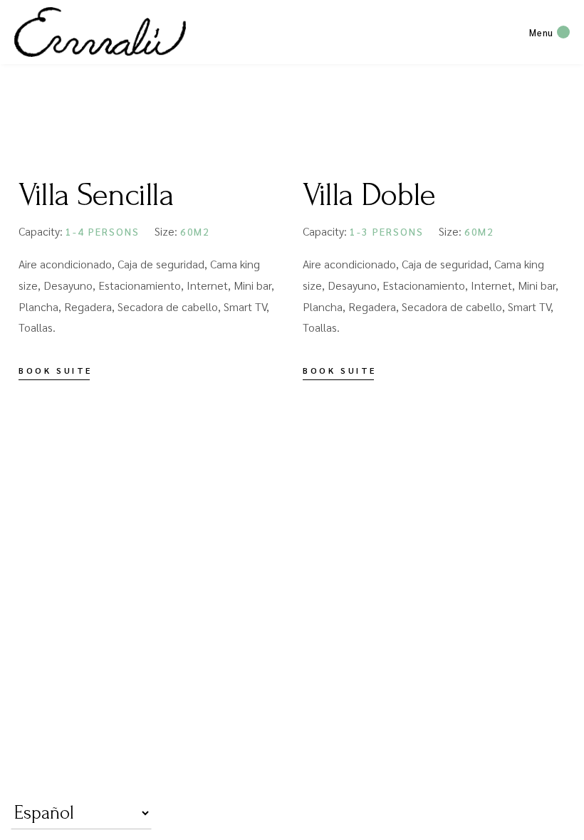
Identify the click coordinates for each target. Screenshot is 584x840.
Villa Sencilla (96, 195)
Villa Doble (369, 195)
